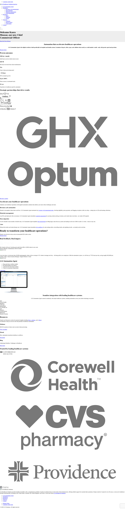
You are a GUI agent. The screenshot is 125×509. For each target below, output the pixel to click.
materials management (41, 216)
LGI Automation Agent (8, 6)
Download (2, 337)
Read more (2, 345)
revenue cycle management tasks (46, 210)
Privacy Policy (9, 22)
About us (5, 19)
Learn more (2, 270)
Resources (5, 14)
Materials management (11, 12)
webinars (33, 320)
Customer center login (8, 1)
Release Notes (6, 503)
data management (42, 221)
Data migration (9, 10)
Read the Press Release (5, 41)
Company (8, 21)
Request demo (3, 49)
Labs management (10, 13)
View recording (3, 329)
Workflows (5, 8)
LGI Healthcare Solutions (59, 493)
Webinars (8, 17)
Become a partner (4, 198)
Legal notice (8, 23)
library (40, 320)
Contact (4, 25)
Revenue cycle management (12, 9)
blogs (29, 320)
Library (7, 18)
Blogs (7, 15)
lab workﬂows (39, 227)
